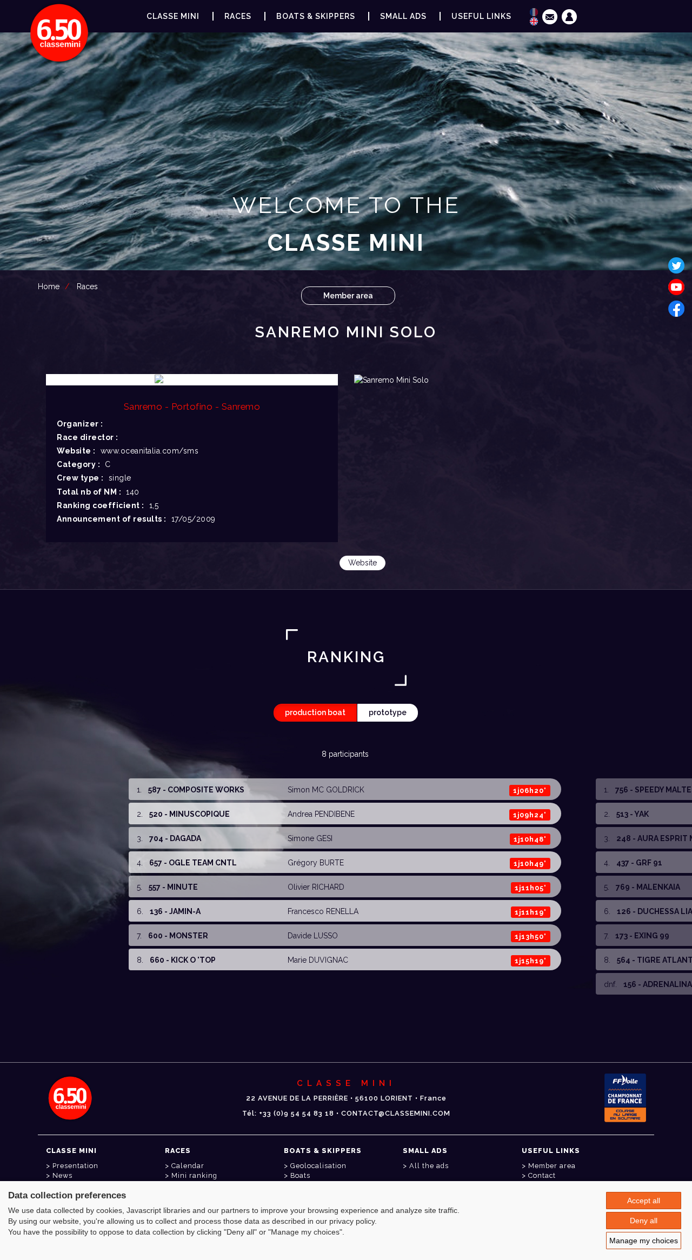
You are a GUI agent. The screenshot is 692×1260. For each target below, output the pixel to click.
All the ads (429, 1166)
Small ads (403, 16)
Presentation (75, 1166)
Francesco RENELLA (323, 911)
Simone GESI (310, 838)
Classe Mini (173, 16)
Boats (300, 1175)
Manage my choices (643, 1240)
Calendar (187, 1166)
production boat (315, 712)
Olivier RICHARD (316, 887)
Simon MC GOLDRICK (326, 789)
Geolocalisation (318, 1166)
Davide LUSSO (313, 935)
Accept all (643, 1200)
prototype (388, 712)
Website (362, 562)
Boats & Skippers (315, 16)
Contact (542, 1175)
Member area (348, 295)
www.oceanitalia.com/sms (150, 450)
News (62, 1175)
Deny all (643, 1220)
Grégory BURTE (316, 862)
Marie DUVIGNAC (318, 960)
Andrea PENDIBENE (321, 814)
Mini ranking (194, 1175)
